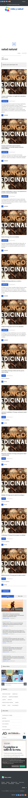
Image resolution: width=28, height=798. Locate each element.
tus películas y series (7, 715)
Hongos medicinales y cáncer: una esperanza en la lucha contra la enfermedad (14, 192)
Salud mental (5, 633)
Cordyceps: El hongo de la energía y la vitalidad (13, 535)
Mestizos (4, 718)
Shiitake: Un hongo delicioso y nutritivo (11, 281)
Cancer (4, 699)
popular (10, 699)
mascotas (4, 696)
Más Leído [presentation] (20, 596)
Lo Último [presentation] (8, 596)
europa (4, 705)
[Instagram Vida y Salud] (4, 1)
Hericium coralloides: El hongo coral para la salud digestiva (14, 412)
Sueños (16, 702)
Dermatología (11, 783)
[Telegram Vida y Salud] (6, 1)
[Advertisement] (14, 26)
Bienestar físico (6, 618)
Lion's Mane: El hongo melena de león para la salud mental (12, 371)
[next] (25, 684)
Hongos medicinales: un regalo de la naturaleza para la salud (13, 97)
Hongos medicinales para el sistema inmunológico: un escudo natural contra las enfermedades (12, 147)
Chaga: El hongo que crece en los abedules (12, 326)
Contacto (17, 783)
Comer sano (4, 101)
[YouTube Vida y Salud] (8, 1)
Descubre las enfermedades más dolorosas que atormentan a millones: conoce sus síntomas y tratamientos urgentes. (12, 649)
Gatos (9, 705)
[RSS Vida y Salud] (10, 1)
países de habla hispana (7, 702)
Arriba (23, 787)
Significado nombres (13, 696)
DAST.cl (7, 790)
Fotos (3, 375)
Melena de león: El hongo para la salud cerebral (13, 575)
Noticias (4, 642)
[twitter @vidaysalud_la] (3, 1)
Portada (19, 53)
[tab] (7, 596)
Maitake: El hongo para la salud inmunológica (12, 495)
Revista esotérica (6, 729)
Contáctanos (22, 790)
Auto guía (4, 726)
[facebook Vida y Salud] (1, 1)
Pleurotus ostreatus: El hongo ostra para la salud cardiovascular (13, 454)
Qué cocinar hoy (6, 721)
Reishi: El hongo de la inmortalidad (10, 237)
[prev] (2, 684)
